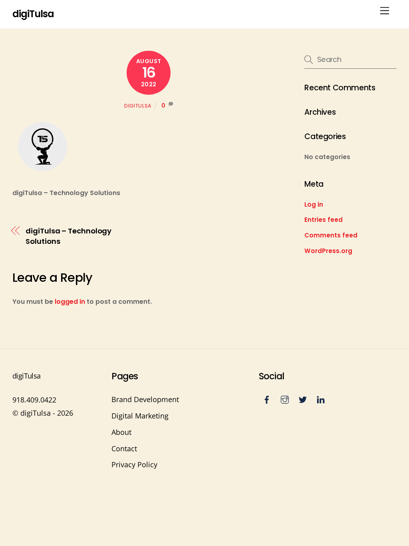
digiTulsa (138, 106)
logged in (70, 301)
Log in (313, 204)
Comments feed (330, 235)
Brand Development (145, 399)
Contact (124, 448)
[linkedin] (321, 398)
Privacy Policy (134, 464)
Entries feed (323, 219)
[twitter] (303, 398)
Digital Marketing (140, 415)
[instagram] (285, 398)
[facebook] (267, 398)
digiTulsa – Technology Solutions (68, 236)
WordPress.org (328, 251)
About (121, 432)
